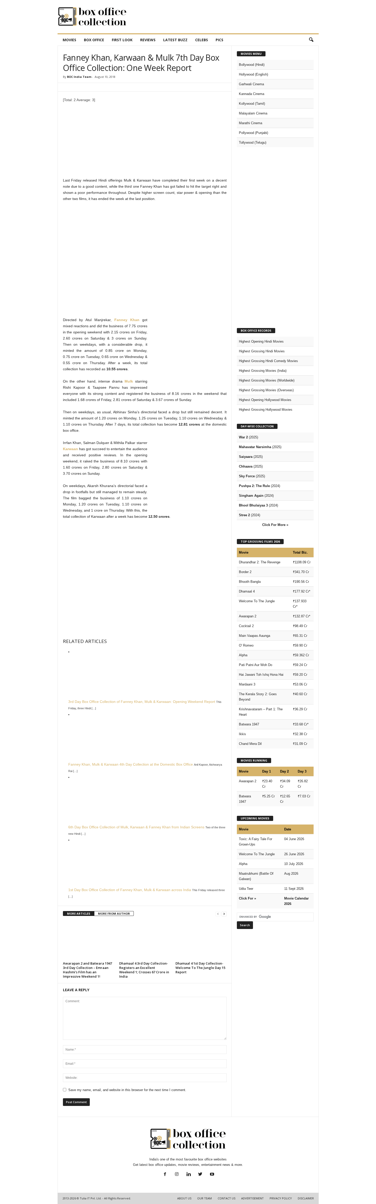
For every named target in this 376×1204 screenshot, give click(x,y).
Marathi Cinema (250, 123)
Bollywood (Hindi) (251, 65)
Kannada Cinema (251, 94)
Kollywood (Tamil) (252, 103)
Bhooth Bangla (250, 582)
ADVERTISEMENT (252, 1198)
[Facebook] (165, 1175)
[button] (311, 40)
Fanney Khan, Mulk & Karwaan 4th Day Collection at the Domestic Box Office (130, 764)
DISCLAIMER (306, 1198)
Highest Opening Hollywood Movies (265, 400)
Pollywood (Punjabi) (253, 133)
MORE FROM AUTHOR (114, 913)
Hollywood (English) (253, 74)
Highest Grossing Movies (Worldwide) (266, 380)
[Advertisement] (225, 16)
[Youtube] (211, 1175)
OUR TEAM (204, 1198)
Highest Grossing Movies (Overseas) (266, 390)
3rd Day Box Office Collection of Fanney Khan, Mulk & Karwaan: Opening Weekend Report (141, 702)
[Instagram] (177, 1175)
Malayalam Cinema (253, 113)
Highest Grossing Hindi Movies (262, 351)
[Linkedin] (188, 1175)
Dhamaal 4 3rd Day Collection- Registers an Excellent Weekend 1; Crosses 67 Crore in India (144, 970)
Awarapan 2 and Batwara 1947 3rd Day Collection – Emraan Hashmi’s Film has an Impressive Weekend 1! (87, 970)
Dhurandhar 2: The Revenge (259, 562)
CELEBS (201, 39)
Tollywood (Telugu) (252, 142)
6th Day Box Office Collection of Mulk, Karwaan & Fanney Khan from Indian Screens (136, 827)
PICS (219, 39)
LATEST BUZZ (175, 39)
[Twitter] (200, 1175)
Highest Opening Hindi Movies (261, 341)
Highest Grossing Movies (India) (262, 371)
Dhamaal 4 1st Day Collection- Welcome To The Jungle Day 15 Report (200, 967)
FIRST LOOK (122, 39)
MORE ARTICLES (78, 913)
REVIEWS (148, 39)
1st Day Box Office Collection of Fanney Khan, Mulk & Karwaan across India (129, 890)
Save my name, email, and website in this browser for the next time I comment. (127, 1090)
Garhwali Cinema (251, 84)
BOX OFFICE (94, 39)
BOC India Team (79, 77)
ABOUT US (184, 1198)
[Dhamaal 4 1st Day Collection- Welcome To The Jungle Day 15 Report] (201, 940)
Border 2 (245, 572)
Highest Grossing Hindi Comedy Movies (268, 361)
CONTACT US (226, 1198)
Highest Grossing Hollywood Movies (265, 409)
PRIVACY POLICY (281, 1198)
